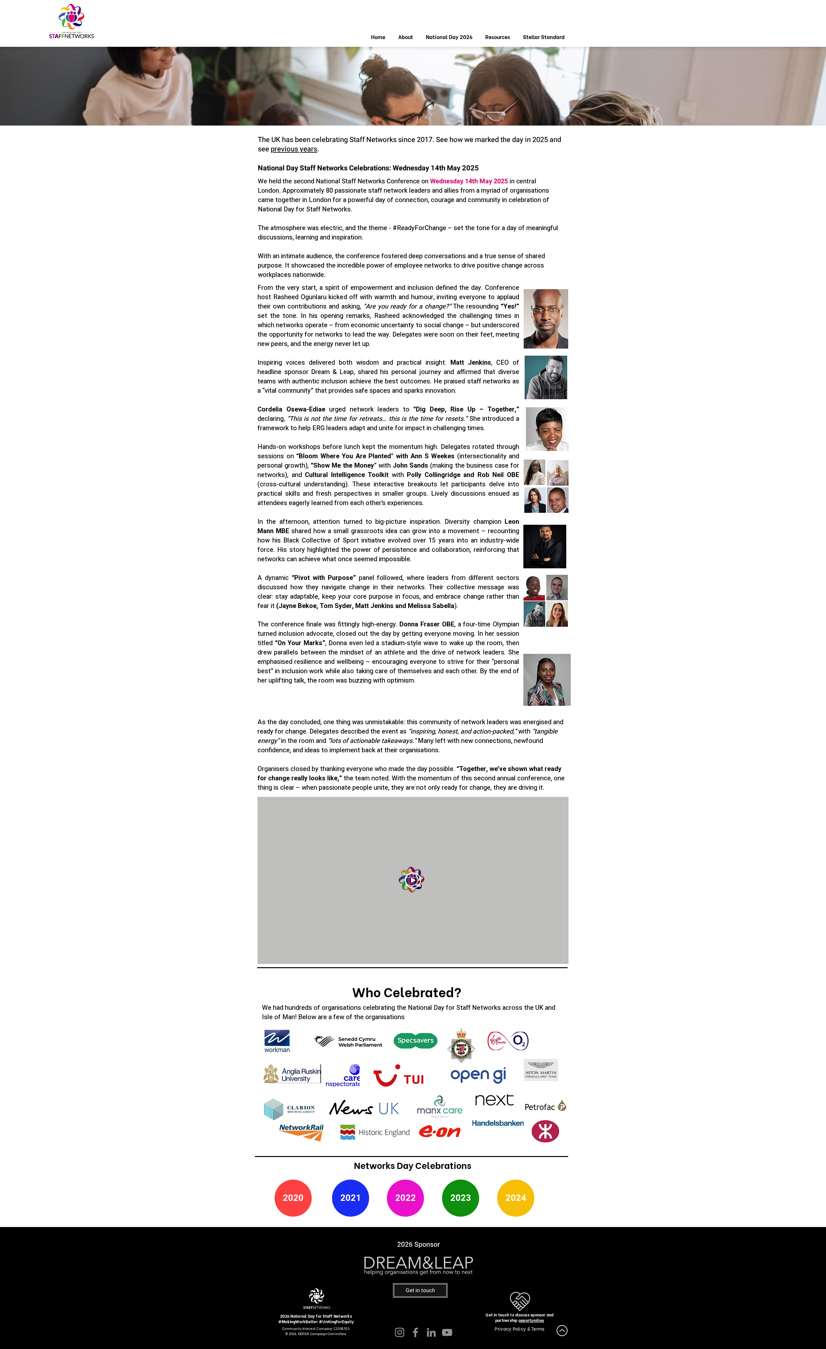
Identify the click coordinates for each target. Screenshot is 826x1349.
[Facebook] (415, 1332)
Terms (537, 1328)
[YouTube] (447, 1332)
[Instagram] (399, 1332)
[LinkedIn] (431, 1332)
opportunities (531, 1320)
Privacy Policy (511, 1328)
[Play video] (413, 880)
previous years (294, 149)
